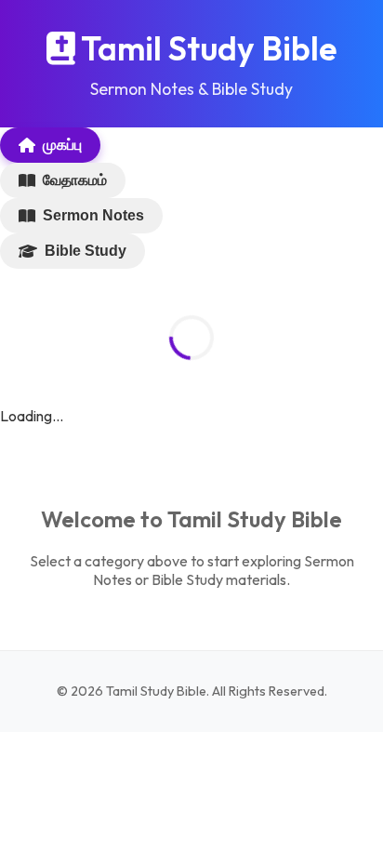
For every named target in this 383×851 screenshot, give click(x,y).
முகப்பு (62, 145)
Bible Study (85, 251)
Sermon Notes (93, 215)
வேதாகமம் (75, 180)
